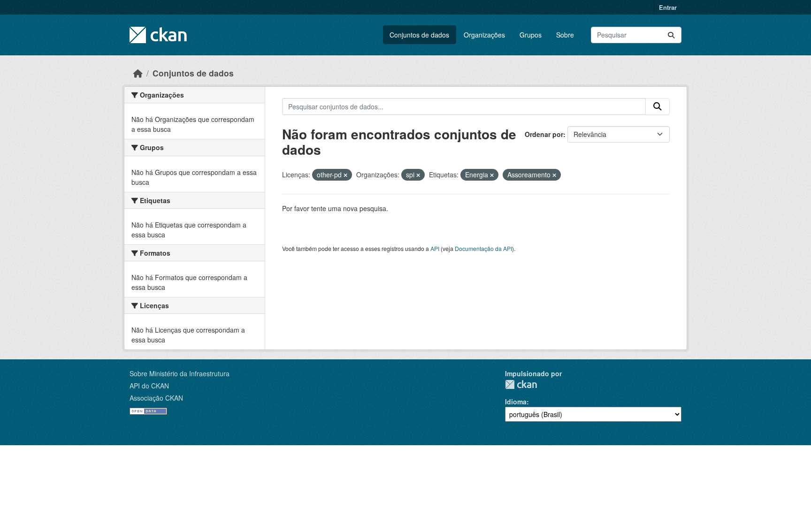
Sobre (565, 34)
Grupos (531, 34)
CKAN (521, 384)
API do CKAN (149, 385)
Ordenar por (544, 134)
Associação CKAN (156, 397)
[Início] (138, 73)
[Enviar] (671, 35)
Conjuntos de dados (419, 34)
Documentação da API (483, 248)
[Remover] (345, 175)
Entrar (668, 7)
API (434, 248)
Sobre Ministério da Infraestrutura (180, 373)
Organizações (484, 34)
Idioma (516, 401)
